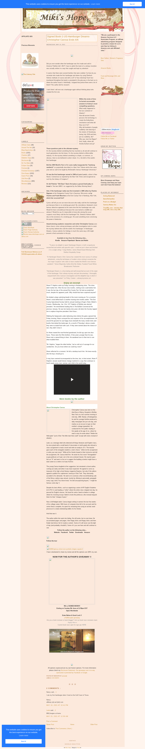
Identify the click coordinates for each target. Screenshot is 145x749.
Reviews (24, 184)
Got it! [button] (23, 741)
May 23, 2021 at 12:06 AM (57, 716)
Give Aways (25, 173)
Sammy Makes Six (109, 205)
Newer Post (50, 724)
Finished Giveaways (28, 171)
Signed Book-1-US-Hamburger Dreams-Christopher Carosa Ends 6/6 (68, 38)
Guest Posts (26, 176)
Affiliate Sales (26, 145)
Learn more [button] (23, 735)
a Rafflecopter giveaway (72, 618)
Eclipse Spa (25, 165)
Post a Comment (52, 721)
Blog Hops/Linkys (27, 150)
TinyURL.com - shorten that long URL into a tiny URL (112, 208)
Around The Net (27, 147)
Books (24, 153)
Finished (24, 168)
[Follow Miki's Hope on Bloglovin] (110, 130)
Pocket (78, 747)
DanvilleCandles (109, 199)
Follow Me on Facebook (108, 136)
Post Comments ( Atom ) (64, 728)
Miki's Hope (60, 10)
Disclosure (25, 160)
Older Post (93, 724)
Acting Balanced (109, 196)
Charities (24, 155)
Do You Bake (26, 163)
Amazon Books (106, 68)
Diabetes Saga (26, 158)
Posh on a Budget (109, 202)
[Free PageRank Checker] (26, 225)
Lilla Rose (25, 178)
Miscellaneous (26, 181)
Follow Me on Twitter (107, 139)
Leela (48, 710)
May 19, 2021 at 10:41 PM (57, 705)
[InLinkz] (47, 546)
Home (72, 724)
